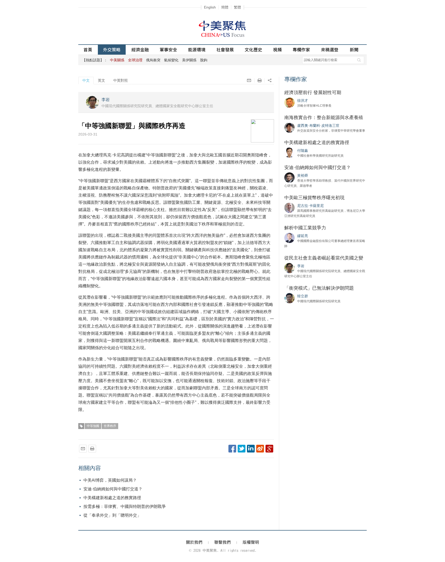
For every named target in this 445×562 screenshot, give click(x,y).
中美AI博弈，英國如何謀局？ (110, 480)
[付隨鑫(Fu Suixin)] (289, 152)
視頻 (277, 49)
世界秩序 (110, 426)
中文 (86, 80)
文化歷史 (253, 49)
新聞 (354, 49)
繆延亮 (302, 236)
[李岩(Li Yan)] (289, 268)
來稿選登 (329, 49)
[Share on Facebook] (232, 448)
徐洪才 (302, 100)
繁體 (237, 7)
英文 (101, 80)
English (210, 7)
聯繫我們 (222, 542)
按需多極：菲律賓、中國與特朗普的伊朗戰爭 (124, 506)
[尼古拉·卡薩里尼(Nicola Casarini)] (289, 207)
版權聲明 (251, 542)
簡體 (224, 7)
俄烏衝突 (153, 60)
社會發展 (225, 49)
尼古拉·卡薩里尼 (310, 206)
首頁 (87, 49)
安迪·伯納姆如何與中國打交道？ (112, 489)
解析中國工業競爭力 (305, 227)
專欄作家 (301, 49)
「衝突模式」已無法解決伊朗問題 (319, 288)
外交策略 (112, 49)
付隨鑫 (302, 150)
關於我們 (194, 542)
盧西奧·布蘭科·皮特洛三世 (318, 125)
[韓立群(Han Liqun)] (289, 298)
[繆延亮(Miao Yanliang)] (289, 238)
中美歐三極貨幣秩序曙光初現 (314, 197)
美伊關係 (189, 60)
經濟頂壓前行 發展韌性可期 (312, 92)
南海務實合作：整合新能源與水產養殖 (323, 117)
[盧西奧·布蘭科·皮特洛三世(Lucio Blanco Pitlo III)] (289, 127)
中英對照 (120, 80)
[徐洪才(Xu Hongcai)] (289, 102)
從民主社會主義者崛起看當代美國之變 (323, 258)
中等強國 (93, 426)
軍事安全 (168, 49)
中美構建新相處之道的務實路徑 (112, 498)
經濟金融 (140, 49)
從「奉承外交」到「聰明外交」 (112, 515)
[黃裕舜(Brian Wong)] (289, 177)
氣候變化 (171, 60)
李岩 (105, 99)
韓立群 (302, 296)
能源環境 (197, 49)
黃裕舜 (302, 175)
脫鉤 (203, 60)
